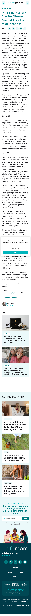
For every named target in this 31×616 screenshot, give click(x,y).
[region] (15, 246)
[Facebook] (6, 562)
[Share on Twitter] (13, 28)
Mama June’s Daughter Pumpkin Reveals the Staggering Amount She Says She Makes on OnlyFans (15, 371)
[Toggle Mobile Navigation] (3, 3)
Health (6, 452)
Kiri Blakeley (11, 303)
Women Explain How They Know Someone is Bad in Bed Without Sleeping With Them (15, 426)
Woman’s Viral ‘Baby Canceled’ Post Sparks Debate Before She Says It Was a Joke (14, 339)
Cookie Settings (15, 248)
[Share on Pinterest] (20, 28)
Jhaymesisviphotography (11, 293)
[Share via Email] (24, 28)
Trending (6, 333)
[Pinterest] (15, 562)
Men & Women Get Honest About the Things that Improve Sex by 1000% (14, 490)
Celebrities (7, 365)
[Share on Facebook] (9, 28)
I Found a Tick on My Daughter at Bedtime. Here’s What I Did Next (14, 458)
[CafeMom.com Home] (15, 3)
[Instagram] (20, 562)
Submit (25, 518)
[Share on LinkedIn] (17, 28)
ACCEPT (15, 252)
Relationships (7, 419)
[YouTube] (25, 562)
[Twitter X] (11, 562)
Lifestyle (8, 8)
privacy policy (16, 524)
